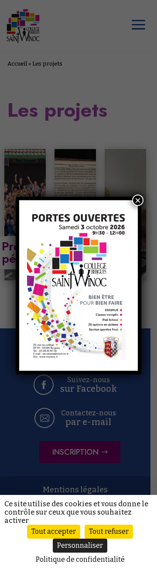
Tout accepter (53, 531)
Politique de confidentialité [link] (80, 559)
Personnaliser (80, 545)
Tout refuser (109, 531)
